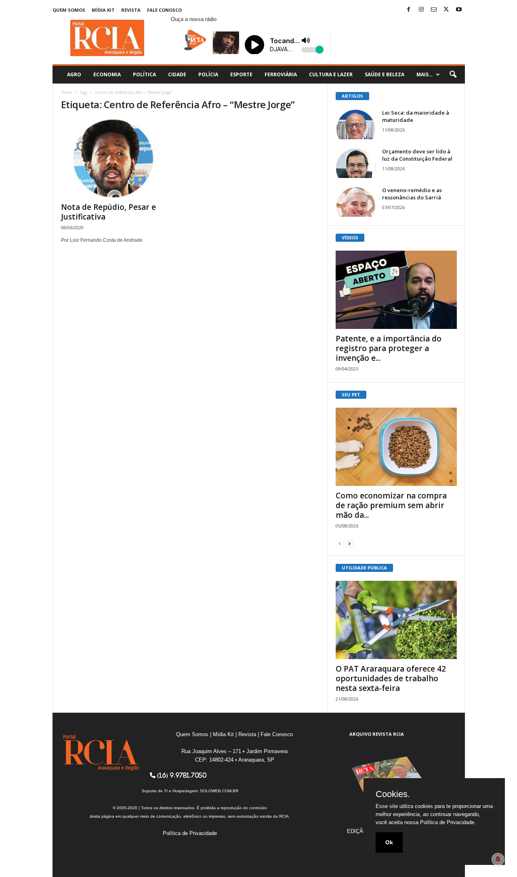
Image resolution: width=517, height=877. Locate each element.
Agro (74, 74)
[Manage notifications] (498, 859)
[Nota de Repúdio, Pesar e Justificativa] (121, 158)
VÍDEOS (350, 237)
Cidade (177, 74)
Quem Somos (69, 10)
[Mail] (434, 10)
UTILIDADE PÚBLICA (364, 568)
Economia (107, 74)
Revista (131, 10)
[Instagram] (421, 10)
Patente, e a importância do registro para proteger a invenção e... (388, 348)
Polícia (208, 74)
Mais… (424, 74)
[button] (453, 75)
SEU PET (351, 394)
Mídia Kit (103, 10)
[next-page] (349, 543)
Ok (389, 842)
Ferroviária (281, 74)
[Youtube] (459, 10)
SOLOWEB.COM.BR (219, 791)
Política (144, 74)
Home (66, 92)
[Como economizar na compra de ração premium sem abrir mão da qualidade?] (396, 447)
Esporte (241, 74)
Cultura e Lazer (331, 74)
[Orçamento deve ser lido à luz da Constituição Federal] (356, 163)
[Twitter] (446, 10)
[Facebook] (409, 10)
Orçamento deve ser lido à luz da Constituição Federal (417, 155)
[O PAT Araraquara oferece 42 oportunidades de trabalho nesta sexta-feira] (396, 620)
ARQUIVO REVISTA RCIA (376, 734)
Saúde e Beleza (384, 74)
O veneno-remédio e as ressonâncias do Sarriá (412, 193)
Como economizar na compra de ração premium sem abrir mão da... (391, 505)
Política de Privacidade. (448, 822)
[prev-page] (340, 543)
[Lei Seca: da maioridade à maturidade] (356, 124)
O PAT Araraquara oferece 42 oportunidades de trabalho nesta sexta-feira (391, 678)
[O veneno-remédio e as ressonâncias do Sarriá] (356, 201)
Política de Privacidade (190, 833)
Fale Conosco (164, 10)
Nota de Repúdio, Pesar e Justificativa (108, 212)
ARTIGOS (352, 96)
